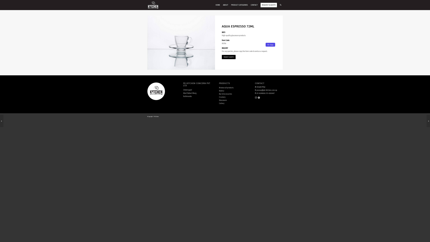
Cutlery (221, 103)
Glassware (223, 100)
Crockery (222, 97)
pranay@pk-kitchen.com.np (267, 90)
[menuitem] (217, 5)
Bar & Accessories (225, 94)
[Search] (280, 5)
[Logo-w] (153, 5)
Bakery (221, 91)
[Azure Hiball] (1, 121)
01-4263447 (270, 93)
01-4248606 (261, 93)
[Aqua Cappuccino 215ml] (428, 121)
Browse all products (226, 88)
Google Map (261, 87)
